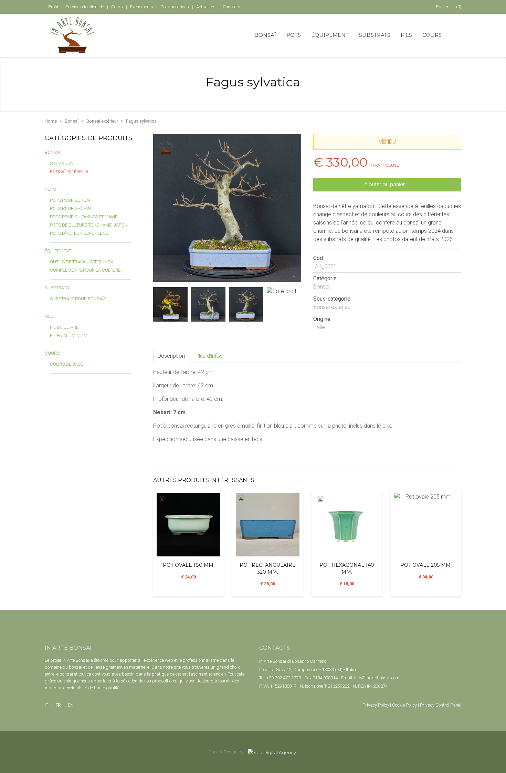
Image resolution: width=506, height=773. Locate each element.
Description (171, 356)
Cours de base (66, 364)
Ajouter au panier (385, 184)
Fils (406, 35)
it (46, 705)
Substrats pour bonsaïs (78, 298)
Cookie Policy (404, 705)
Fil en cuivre (64, 327)
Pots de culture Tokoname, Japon (89, 225)
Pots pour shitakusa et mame (83, 216)
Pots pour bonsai (70, 200)
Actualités (205, 6)
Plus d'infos (209, 356)
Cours (432, 35)
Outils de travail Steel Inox (81, 261)
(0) (448, 6)
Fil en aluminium (68, 335)
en (70, 705)
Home (51, 121)
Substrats (374, 35)
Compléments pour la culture (85, 270)
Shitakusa (61, 163)
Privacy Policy (375, 705)
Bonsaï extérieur (102, 121)
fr (58, 705)
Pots (293, 35)
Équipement (330, 35)
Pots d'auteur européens (79, 233)
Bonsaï (265, 35)
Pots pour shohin (70, 208)
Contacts (231, 6)
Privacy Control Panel (440, 705)
